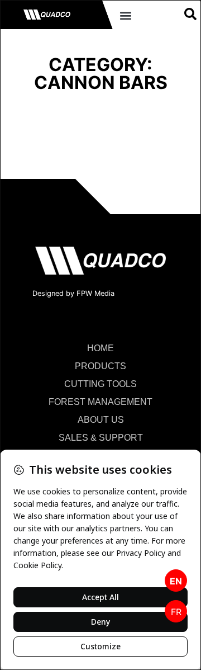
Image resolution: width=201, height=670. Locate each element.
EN (176, 581)
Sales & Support (101, 437)
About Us (101, 419)
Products (100, 366)
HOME (100, 348)
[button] (125, 16)
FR (176, 611)
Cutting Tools (100, 384)
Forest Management (100, 402)
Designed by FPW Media (73, 293)
